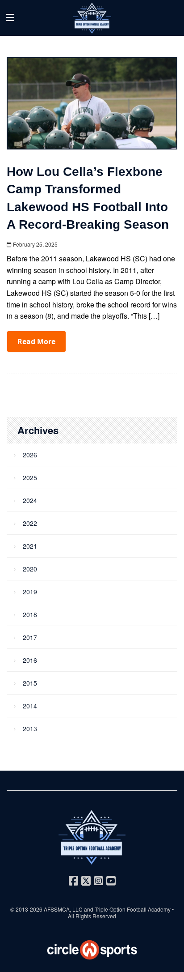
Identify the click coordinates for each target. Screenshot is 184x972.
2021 (30, 545)
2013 (30, 728)
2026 (30, 454)
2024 (30, 500)
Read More (36, 341)
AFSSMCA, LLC (63, 909)
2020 (30, 568)
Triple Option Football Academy (133, 909)
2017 (30, 637)
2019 (30, 591)
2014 (30, 705)
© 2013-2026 (27, 909)
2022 (30, 523)
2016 (30, 660)
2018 (30, 614)
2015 (30, 682)
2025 (30, 477)
